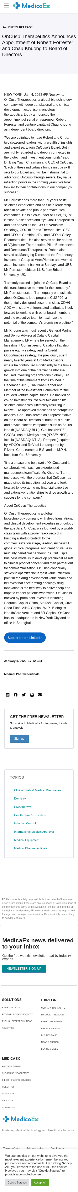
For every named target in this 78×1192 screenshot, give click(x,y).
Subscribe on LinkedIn (25, 638)
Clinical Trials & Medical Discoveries (37, 790)
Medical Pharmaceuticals (22, 674)
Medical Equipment (26, 840)
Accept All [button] (40, 1182)
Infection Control (25, 823)
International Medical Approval (34, 831)
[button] (6, 5)
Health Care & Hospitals (30, 815)
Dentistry (20, 798)
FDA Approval (23, 806)
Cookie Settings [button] (17, 1182)
